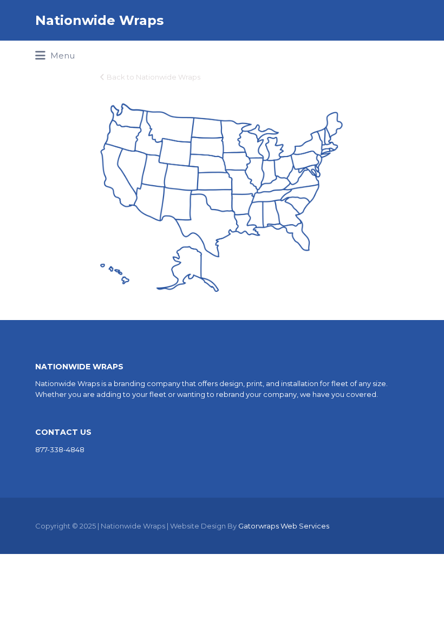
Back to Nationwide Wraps (153, 77)
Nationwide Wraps (99, 20)
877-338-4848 (59, 449)
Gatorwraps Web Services (283, 525)
